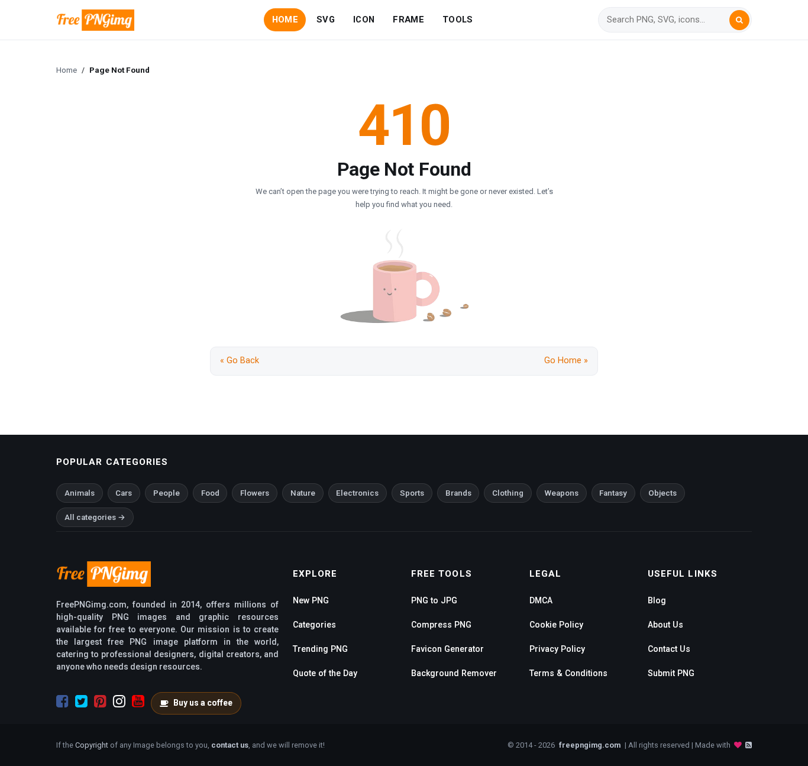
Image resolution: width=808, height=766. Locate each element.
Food (210, 493)
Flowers (254, 493)
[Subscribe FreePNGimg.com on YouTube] (138, 701)
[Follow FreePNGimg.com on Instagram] (119, 701)
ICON (363, 19)
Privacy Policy (557, 649)
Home (66, 70)
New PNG (311, 600)
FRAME (408, 19)
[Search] (739, 20)
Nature (302, 493)
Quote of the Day (325, 673)
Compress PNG (441, 624)
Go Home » (566, 360)
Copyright (91, 745)
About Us (665, 624)
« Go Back (239, 360)
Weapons (561, 493)
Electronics (357, 493)
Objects (662, 493)
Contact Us (669, 649)
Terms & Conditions (568, 673)
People (166, 493)
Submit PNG (671, 673)
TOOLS (457, 19)
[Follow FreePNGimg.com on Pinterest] (100, 701)
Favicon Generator (447, 649)
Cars (123, 493)
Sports (412, 493)
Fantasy (613, 493)
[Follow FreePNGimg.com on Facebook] (62, 701)
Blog (657, 600)
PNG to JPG (434, 600)
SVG (325, 19)
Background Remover (454, 673)
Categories (314, 624)
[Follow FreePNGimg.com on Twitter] (81, 701)
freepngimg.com (589, 745)
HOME (285, 19)
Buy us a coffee (202, 702)
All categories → (94, 517)
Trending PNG (320, 649)
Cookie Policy (556, 624)
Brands (458, 493)
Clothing (507, 493)
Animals (79, 493)
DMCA (540, 600)
